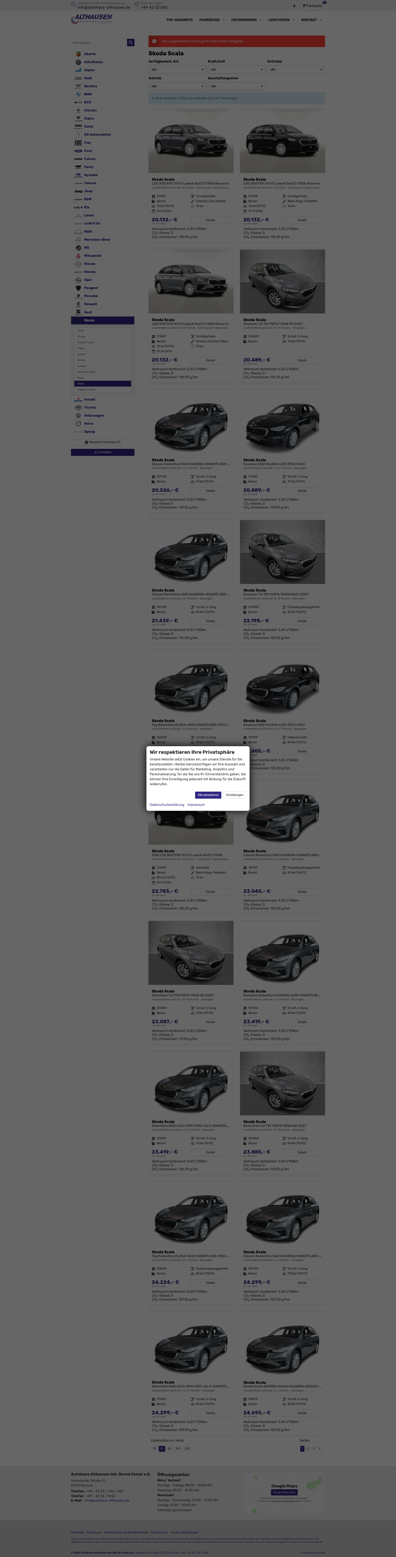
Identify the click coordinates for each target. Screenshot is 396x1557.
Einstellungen (235, 795)
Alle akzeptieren (208, 795)
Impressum (196, 805)
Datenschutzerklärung (167, 805)
